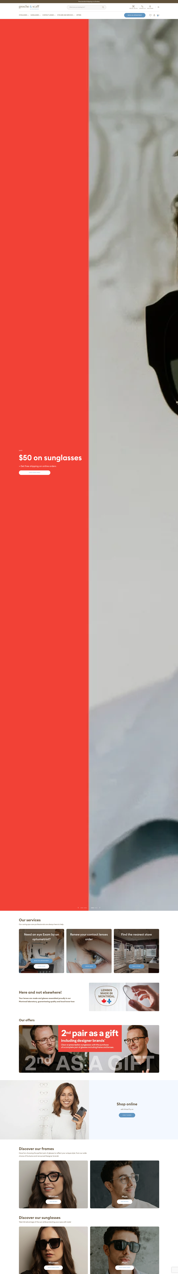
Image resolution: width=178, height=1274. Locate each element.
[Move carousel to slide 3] (89, 908)
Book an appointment (135, 15)
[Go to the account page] (154, 15)
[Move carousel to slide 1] (81, 908)
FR (158, 7)
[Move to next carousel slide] (99, 907)
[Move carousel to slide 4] (92, 908)
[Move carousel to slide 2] (85, 908)
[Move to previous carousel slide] (78, 907)
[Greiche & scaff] (31, 7)
